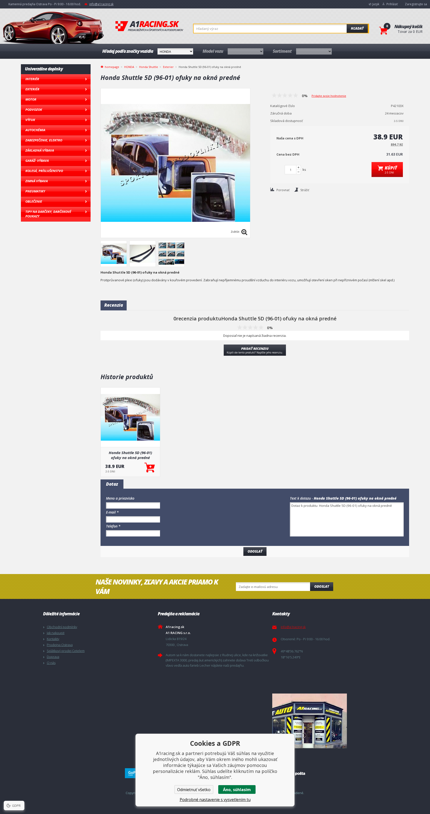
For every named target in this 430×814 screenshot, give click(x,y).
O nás (51, 662)
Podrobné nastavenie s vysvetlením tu (215, 799)
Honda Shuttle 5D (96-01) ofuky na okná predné (130, 455)
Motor (30, 99)
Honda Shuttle (148, 67)
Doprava (53, 656)
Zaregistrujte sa (416, 4)
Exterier (168, 67)
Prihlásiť (392, 4)
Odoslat (321, 586)
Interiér (32, 79)
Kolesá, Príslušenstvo (44, 171)
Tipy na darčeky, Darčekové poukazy (48, 213)
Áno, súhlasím (237, 789)
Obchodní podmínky (62, 627)
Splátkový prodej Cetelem (66, 650)
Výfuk (30, 119)
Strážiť (304, 190)
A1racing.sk (149, 26)
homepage (112, 66)
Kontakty (53, 639)
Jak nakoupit (55, 633)
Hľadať (357, 28)
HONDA (129, 67)
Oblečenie (33, 201)
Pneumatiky (35, 191)
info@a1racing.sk (101, 4)
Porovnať (282, 190)
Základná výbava (39, 150)
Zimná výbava (36, 181)
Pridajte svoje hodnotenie (329, 96)
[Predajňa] (328, 721)
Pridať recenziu (255, 350)
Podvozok (33, 109)
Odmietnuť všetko (194, 789)
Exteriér (32, 89)
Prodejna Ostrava (60, 644)
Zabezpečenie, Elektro (43, 140)
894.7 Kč (397, 144)
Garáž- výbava (37, 160)
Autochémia (35, 130)
